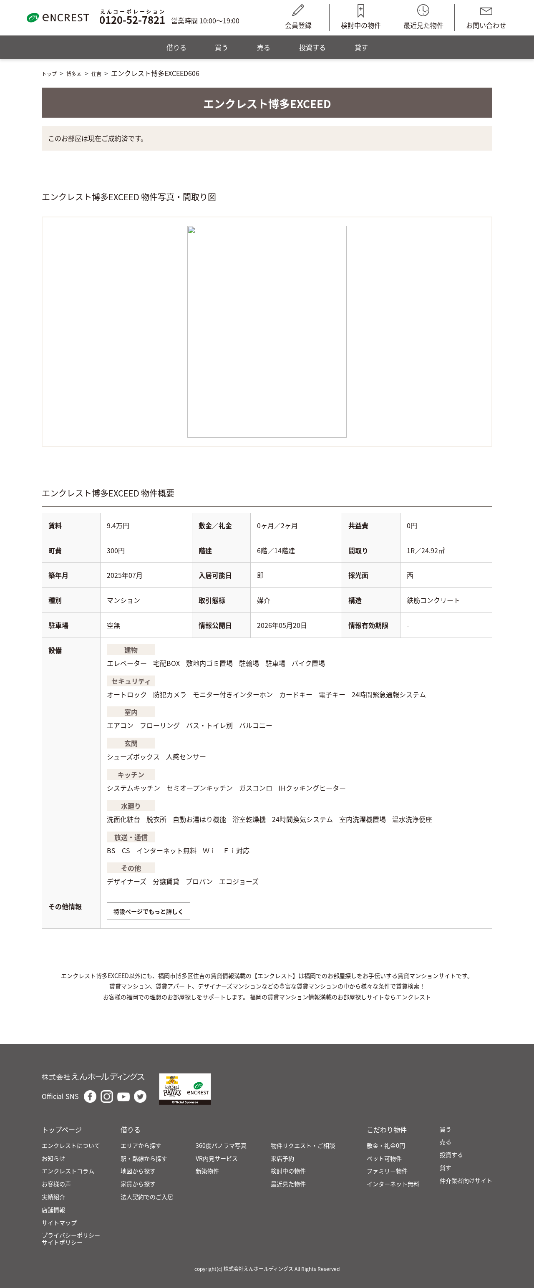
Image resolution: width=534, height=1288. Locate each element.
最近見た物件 (423, 25)
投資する (312, 47)
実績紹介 (53, 1196)
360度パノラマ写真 (221, 1145)
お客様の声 (56, 1183)
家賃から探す (138, 1183)
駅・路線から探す (144, 1158)
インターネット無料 (393, 1183)
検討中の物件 (361, 25)
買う (221, 47)
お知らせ (53, 1158)
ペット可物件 (384, 1158)
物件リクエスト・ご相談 (303, 1145)
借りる (176, 47)
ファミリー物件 (387, 1171)
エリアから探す (141, 1145)
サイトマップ (59, 1222)
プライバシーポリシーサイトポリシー (71, 1239)
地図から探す (138, 1171)
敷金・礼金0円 (386, 1145)
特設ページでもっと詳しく (148, 911)
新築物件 (207, 1171)
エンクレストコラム (68, 1171)
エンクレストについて (71, 1145)
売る (263, 47)
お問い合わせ (486, 25)
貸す (361, 47)
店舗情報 (53, 1209)
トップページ (62, 1130)
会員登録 (298, 25)
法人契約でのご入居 (147, 1196)
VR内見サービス (217, 1158)
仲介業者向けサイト (466, 1180)
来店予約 (282, 1158)
